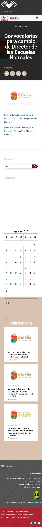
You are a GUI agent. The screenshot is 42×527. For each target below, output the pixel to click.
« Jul (6, 303)
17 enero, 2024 (13, 438)
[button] (22, 7)
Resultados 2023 (13, 349)
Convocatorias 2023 (21, 27)
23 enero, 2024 (13, 399)
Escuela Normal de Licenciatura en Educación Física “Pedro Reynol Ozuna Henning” (20, 118)
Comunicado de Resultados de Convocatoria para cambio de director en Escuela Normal (19, 354)
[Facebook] (31, 523)
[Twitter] (35, 523)
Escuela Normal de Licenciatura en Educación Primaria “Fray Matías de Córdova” (19, 131)
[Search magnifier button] (35, 166)
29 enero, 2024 (13, 359)
